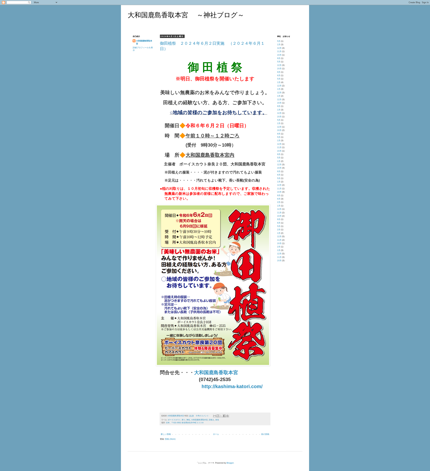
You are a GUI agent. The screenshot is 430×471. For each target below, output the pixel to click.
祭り (183, 420)
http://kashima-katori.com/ (232, 386)
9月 (278, 58)
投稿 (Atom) (170, 439)
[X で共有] (221, 416)
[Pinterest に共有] (227, 416)
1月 (278, 44)
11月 (279, 51)
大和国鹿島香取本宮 (216, 372)
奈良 (217, 420)
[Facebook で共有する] (224, 416)
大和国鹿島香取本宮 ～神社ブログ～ (186, 15)
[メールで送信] (214, 416)
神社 (188, 420)
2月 (278, 202)
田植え (211, 420)
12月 (279, 48)
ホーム (216, 434)
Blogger (230, 463)
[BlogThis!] (218, 416)
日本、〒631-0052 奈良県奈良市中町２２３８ (185, 423)
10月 (279, 55)
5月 (278, 41)
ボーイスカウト (174, 420)
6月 (278, 75)
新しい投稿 (166, 434)
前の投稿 (265, 434)
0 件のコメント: (203, 416)
